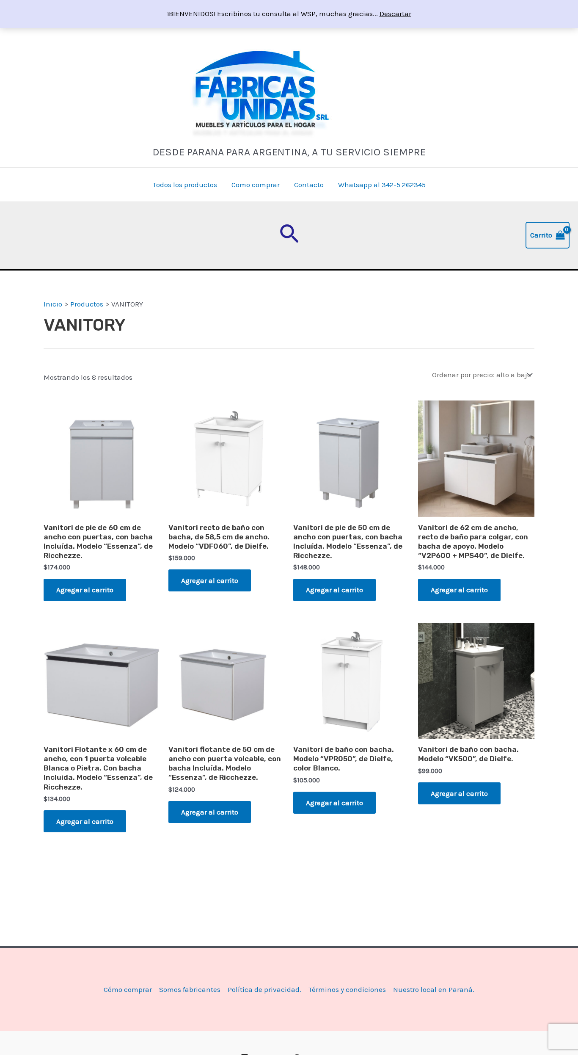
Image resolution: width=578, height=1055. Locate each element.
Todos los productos (185, 184)
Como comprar (255, 184)
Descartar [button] (395, 13)
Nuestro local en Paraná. (433, 989)
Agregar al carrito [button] (84, 589)
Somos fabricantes (189, 989)
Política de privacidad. (264, 989)
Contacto (309, 184)
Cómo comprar (128, 989)
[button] (289, 235)
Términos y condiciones (347, 989)
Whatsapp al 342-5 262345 (382, 184)
